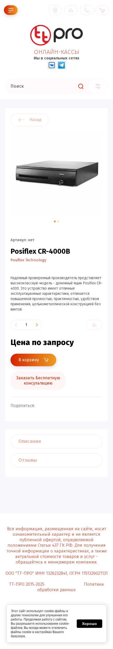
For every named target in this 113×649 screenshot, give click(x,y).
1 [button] (55, 221)
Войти (55, 10)
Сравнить (94, 325)
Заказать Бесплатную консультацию (38, 380)
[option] (56, 173)
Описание (29, 441)
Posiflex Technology (28, 260)
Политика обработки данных (70, 587)
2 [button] (58, 221)
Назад (35, 119)
